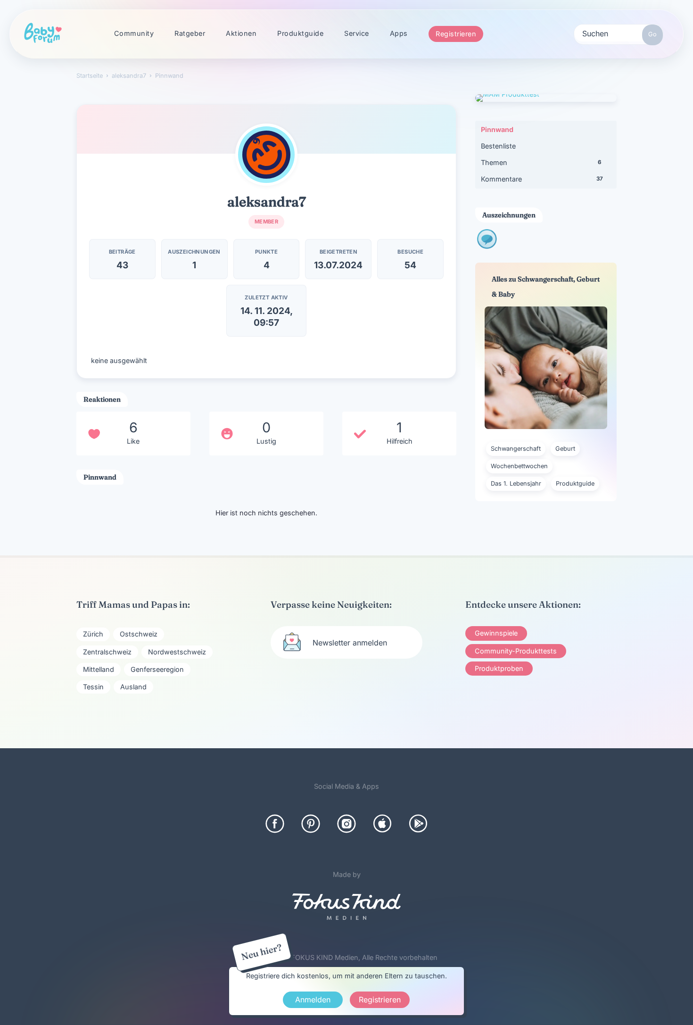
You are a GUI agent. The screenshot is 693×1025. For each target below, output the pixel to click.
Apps (399, 33)
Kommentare (542, 179)
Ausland (133, 687)
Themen (541, 162)
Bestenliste (498, 146)
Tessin (93, 687)
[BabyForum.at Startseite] (43, 33)
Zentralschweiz (107, 652)
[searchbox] (618, 33)
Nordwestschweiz (177, 652)
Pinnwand (497, 129)
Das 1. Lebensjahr (516, 483)
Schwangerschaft (516, 448)
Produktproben (499, 668)
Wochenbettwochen (519, 466)
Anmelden (312, 999)
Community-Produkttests (516, 651)
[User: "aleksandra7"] (266, 155)
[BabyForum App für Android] (418, 823)
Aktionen (241, 33)
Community (134, 33)
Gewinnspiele (496, 633)
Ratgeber (189, 33)
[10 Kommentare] (487, 246)
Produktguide (300, 33)
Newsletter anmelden (350, 642)
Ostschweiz (138, 634)
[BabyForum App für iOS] (382, 823)
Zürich (93, 634)
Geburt (565, 448)
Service (356, 33)
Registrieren (456, 34)
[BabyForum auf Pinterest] (310, 823)
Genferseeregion (157, 669)
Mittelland (98, 669)
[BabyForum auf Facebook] (274, 823)
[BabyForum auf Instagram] (346, 823)
